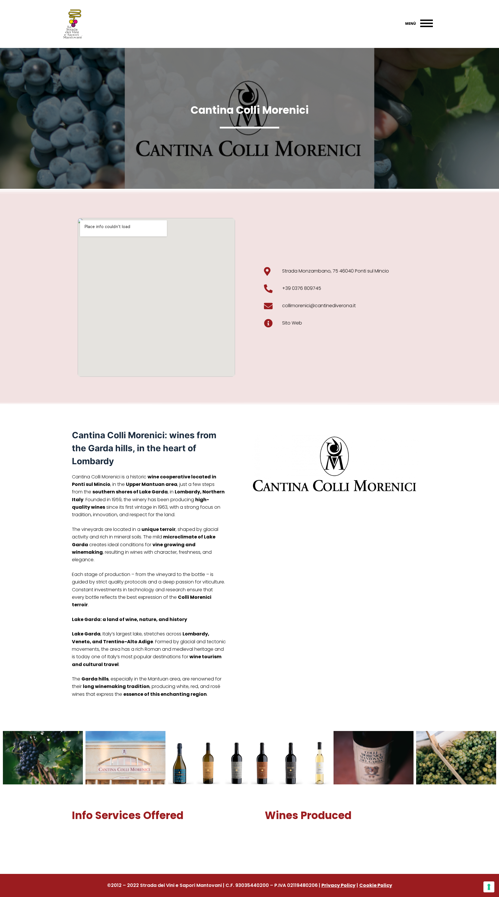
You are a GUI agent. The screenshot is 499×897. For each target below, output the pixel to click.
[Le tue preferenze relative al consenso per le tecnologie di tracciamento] (488, 886)
